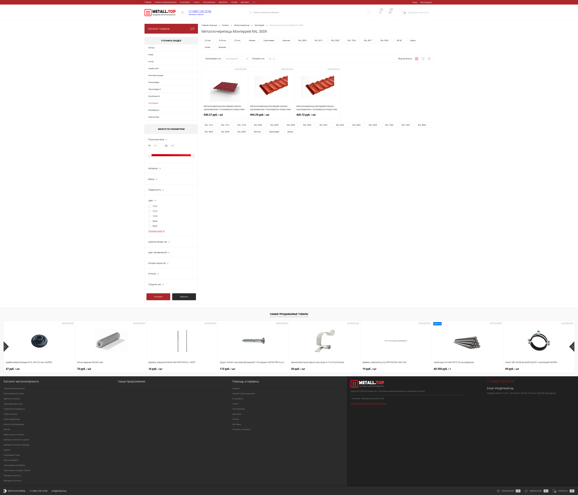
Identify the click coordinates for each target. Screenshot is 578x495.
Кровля (7, 450)
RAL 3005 (302, 40)
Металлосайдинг (11, 460)
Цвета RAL (223, 2)
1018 (154, 216)
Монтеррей (153, 103)
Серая (412, 40)
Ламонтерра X (154, 89)
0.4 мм (208, 40)
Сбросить (184, 297)
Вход (415, 2)
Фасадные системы (12, 480)
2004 (154, 221)
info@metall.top (504, 388)
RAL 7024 (352, 40)
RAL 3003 (274, 125)
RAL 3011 (319, 40)
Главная (147, 2)
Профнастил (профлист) (14, 409)
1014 (154, 206)
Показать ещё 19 (156, 231)
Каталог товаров (158, 28)
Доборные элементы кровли (16, 440)
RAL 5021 (324, 125)
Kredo (150, 54)
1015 (154, 211)
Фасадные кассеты (12, 475)
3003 (154, 226)
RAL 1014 (209, 125)
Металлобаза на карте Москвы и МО (368, 403)
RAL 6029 (373, 125)
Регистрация (426, 2)
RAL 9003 (209, 132)
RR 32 (399, 40)
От (149, 145)
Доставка (245, 2)
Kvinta (151, 61)
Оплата (234, 2)
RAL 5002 (307, 125)
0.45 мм (222, 40)
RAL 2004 (258, 125)
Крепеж (7, 429)
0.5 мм (237, 40)
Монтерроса (153, 110)
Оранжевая (274, 132)
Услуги (196, 2)
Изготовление (209, 2)
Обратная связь (16, 491)
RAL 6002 (340, 125)
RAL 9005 (384, 40)
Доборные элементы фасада (17, 445)
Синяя (207, 47)
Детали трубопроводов (14, 424)
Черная (252, 40)
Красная (286, 40)
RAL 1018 (242, 125)
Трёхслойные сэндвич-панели (17, 470)
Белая (290, 132)
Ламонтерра (153, 82)
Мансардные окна (12, 455)
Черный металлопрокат (14, 388)
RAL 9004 (242, 132)
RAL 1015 (225, 125)
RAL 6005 (356, 125)
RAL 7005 (406, 125)
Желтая (257, 132)
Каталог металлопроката (165, 2)
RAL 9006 (225, 132)
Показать (158, 297)
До (166, 145)
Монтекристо (154, 96)
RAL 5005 (335, 40)
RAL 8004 (422, 125)
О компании (185, 2)
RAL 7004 (389, 125)
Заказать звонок (196, 14)
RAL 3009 (291, 125)
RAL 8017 (368, 40)
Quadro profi (153, 68)
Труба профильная (12, 419)
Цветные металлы (12, 399)
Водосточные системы (14, 434)
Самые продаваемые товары (289, 314)
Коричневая (269, 40)
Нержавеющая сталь (13, 404)
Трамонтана (153, 117)
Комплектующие (155, 75)
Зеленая (222, 47)
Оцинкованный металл (14, 393)
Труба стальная (10, 414)
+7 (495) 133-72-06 (200, 11)
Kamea (151, 48)
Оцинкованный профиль (14, 465)
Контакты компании (241, 429)
